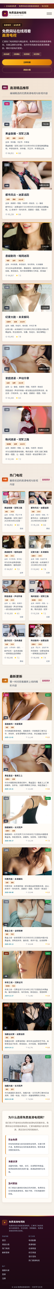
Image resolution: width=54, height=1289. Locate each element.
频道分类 (5, 1244)
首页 (4, 1240)
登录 (4, 1274)
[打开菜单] (49, 13)
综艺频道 (32, 1252)
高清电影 (32, 1244)
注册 (4, 1278)
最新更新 (5, 1252)
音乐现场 (32, 1256)
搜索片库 (5, 1270)
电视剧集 (32, 1240)
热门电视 (5, 1248)
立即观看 (27, 62)
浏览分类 (27, 69)
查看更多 (46, 479)
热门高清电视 (34, 1260)
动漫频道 (32, 1248)
